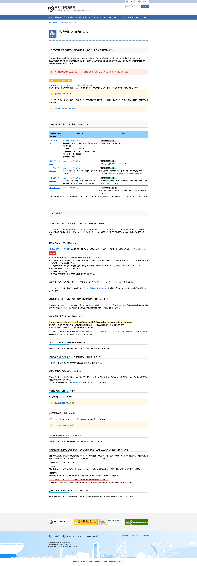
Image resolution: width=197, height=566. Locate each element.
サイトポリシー (130, 535)
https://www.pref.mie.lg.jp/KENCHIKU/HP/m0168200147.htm (98, 331)
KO (140, 1)
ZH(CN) (132, 1)
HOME (51, 17)
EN (128, 1)
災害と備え (108, 17)
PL (146, 1)
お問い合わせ (146, 535)
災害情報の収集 (80, 17)
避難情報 (58, 17)
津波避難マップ (54, 188)
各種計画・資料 (133, 17)
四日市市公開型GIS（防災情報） (65, 108)
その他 (143, 17)
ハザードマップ (119, 17)
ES (143, 1)
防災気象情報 (68, 17)
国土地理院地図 (59, 403)
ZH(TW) (137, 1)
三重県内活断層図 (60, 425)
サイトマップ (138, 535)
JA (126, 1)
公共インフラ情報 (95, 17)
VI (148, 1)
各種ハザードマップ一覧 (62, 94)
